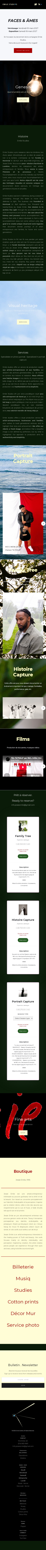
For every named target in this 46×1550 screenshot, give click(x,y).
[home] (18, 4)
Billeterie (23, 1266)
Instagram (23, 1535)
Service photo (23, 1324)
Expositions (23, 1455)
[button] (36, 4)
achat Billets (23, 50)
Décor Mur (23, 1313)
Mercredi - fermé (23, 1486)
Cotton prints (23, 1301)
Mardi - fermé (23, 1483)
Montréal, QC (23, 1441)
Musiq (23, 1278)
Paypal (23, 1526)
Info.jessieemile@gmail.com (23, 1446)
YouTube (23, 1538)
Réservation (23, 856)
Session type (23, 1014)
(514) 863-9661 (23, 1444)
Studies (23, 1290)
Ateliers (23, 1458)
